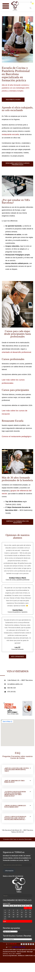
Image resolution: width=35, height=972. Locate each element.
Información (9, 871)
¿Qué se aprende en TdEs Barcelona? (14, 781)
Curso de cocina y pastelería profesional (17, 579)
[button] (13, 100)
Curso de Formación (17, 649)
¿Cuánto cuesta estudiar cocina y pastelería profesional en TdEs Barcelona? (15, 794)
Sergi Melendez (12, 955)
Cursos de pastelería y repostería (17, 612)
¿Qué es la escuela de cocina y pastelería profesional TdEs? (16, 769)
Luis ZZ (17, 647)
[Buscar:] (30, 8)
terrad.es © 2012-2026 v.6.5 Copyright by (14, 949)
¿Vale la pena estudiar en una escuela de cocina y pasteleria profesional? (15, 818)
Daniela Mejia (18, 610)
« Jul (4, 921)
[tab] (17, 769)
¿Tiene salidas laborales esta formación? (15, 806)
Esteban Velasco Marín (17, 578)
